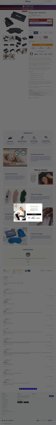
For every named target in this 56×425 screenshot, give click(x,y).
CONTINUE (34, 214)
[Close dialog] (41, 204)
